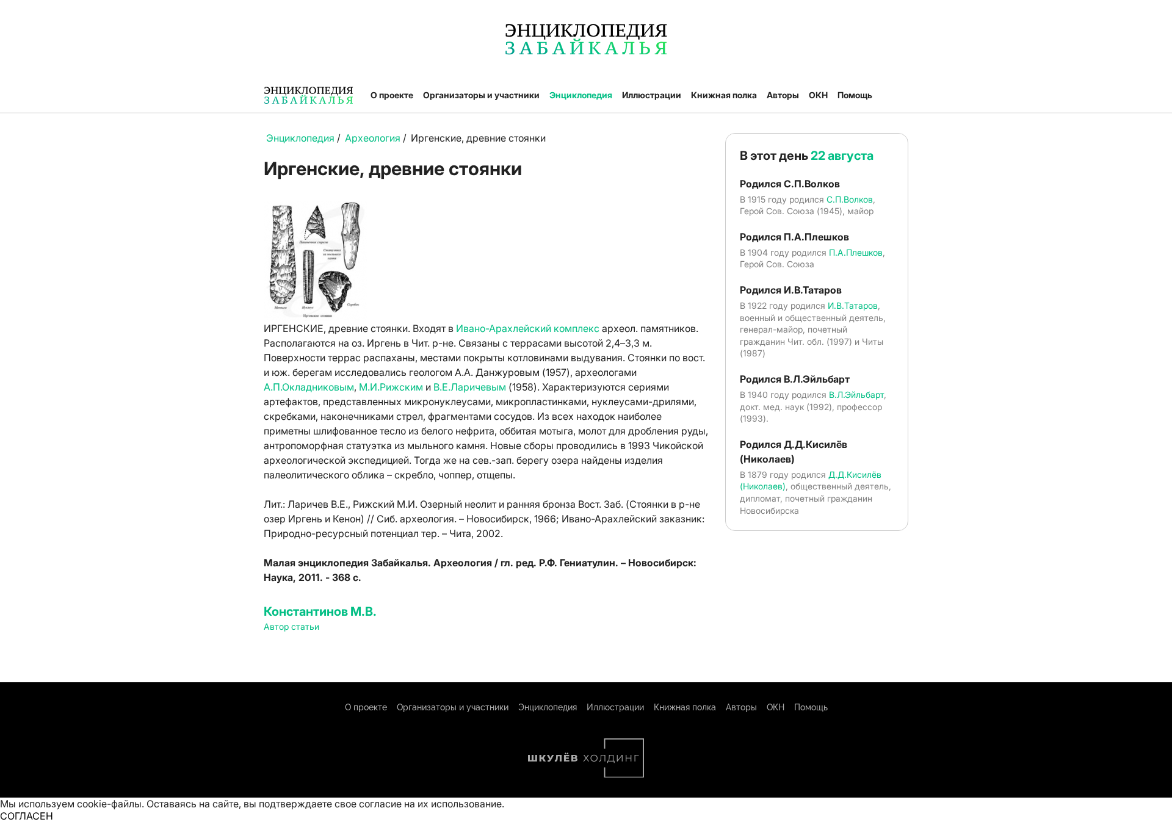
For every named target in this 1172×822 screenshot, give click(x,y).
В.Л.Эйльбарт (856, 394)
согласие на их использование (430, 804)
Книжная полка (724, 95)
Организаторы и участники (481, 95)
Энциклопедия (580, 95)
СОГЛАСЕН (26, 815)
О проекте (392, 95)
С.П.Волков (850, 199)
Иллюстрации (651, 95)
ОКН (818, 95)
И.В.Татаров (853, 305)
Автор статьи (291, 626)
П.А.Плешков (856, 252)
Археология (372, 138)
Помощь (854, 95)
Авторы (783, 95)
